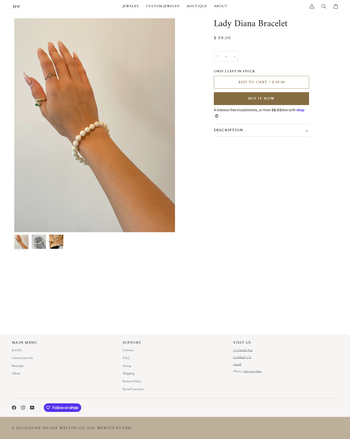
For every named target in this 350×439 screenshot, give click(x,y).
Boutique (18, 366)
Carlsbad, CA (242, 357)
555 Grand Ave (243, 350)
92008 (237, 364)
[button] (131, 6)
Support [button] (132, 342)
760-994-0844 (252, 371)
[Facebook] (14, 407)
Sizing (127, 366)
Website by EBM (114, 428)
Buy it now (261, 98)
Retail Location (133, 389)
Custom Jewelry (22, 358)
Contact (128, 350)
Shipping (129, 373)
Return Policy (132, 381)
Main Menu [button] (24, 342)
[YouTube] (32, 407)
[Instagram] (23, 407)
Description (228, 130)
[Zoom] (94, 125)
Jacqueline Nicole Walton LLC (51, 428)
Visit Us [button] (242, 342)
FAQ (126, 358)
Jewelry (17, 350)
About (16, 373)
